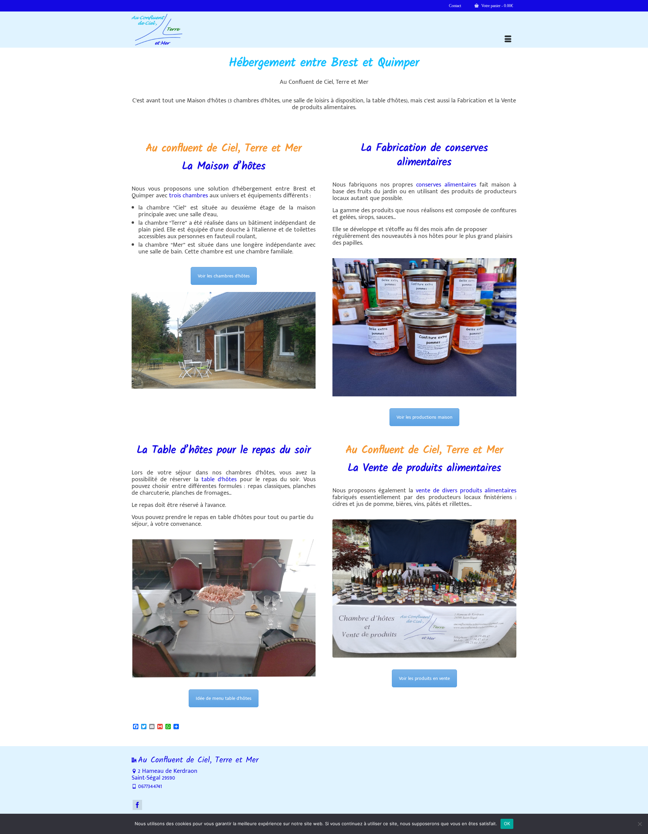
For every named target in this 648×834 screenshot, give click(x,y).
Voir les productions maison (424, 417)
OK (507, 823)
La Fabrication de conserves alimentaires (424, 155)
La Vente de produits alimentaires (424, 468)
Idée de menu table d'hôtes (223, 698)
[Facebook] (137, 805)
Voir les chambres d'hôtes (224, 276)
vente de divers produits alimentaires (466, 491)
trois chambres (188, 196)
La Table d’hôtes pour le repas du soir (224, 450)
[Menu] (508, 39)
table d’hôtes (219, 479)
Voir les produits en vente (424, 678)
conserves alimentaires (446, 185)
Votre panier (496, 5)
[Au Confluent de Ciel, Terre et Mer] (192, 29)
